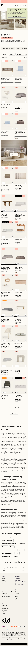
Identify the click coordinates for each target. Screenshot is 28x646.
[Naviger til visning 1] (2, 315)
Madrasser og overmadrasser (9, 549)
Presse (3, 598)
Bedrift (3, 613)
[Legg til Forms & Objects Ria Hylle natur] (25, 236)
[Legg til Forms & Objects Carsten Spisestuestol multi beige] (12, 340)
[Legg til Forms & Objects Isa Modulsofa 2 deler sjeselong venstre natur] (25, 209)
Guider (16, 599)
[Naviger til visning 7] (8, 366)
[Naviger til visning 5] (6, 366)
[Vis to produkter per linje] (24, 56)
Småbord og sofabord (7, 539)
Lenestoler (15, 555)
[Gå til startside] (3, 4)
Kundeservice (5, 605)
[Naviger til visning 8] (9, 366)
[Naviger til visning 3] (9, 315)
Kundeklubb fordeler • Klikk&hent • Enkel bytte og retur (14, 643)
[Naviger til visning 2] (5, 315)
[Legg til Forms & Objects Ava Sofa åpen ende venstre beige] (12, 365)
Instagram (4, 580)
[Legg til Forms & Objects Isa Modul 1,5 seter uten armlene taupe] (12, 182)
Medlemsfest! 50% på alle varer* (14, 1)
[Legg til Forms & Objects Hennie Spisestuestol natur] (12, 289)
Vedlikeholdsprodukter (7, 552)
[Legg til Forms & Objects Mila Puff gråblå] (12, 127)
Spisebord (21, 549)
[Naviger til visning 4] (12, 315)
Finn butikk (4, 607)
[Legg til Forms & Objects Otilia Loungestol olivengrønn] (12, 392)
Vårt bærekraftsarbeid (7, 591)
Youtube (3, 583)
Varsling (3, 599)
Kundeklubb (4, 593)
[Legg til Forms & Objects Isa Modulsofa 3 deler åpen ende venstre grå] (12, 314)
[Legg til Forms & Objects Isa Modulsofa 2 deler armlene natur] (25, 392)
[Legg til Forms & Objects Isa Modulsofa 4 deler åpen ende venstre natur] (12, 236)
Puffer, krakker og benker (8, 47)
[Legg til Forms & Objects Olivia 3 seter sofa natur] (25, 340)
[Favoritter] (20, 4)
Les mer (2, 42)
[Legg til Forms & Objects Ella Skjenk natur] (25, 289)
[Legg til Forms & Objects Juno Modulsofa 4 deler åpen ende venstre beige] (12, 262)
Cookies (3, 611)
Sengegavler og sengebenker (9, 542)
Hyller (17, 552)
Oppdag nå (14, 153)
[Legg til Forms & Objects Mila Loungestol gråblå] (25, 74)
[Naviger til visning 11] (13, 366)
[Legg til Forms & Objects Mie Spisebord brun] (12, 209)
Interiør (16, 596)
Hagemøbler (22, 542)
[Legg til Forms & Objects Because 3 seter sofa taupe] (12, 74)
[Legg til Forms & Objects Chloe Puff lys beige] (25, 365)
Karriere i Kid (4, 595)
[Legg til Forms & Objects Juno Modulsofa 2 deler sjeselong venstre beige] (25, 101)
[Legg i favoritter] (12, 60)
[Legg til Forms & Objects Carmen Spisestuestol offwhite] (12, 101)
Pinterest (4, 581)
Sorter (11, 53)
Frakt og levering (5, 608)
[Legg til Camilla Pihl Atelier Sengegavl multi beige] (25, 182)
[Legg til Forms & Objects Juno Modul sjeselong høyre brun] (25, 127)
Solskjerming (18, 591)
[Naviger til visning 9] (10, 366)
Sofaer (18, 47)
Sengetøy (17, 595)
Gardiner (17, 593)
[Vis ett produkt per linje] (26, 56)
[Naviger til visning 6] (7, 366)
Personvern (4, 610)
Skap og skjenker (6, 555)
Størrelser (19, 53)
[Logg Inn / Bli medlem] (18, 4)
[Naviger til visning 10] (12, 366)
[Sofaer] (14, 152)
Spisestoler (4, 545)
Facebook (4, 578)
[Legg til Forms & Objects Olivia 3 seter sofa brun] (25, 262)
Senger (11, 545)
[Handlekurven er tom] (23, 4)
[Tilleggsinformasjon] (8, 80)
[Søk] (15, 4)
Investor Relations (6, 596)
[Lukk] (25, 8)
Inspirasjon (17, 598)
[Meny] (25, 4)
